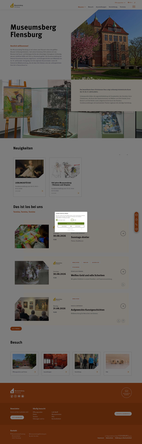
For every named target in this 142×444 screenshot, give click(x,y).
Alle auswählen (71, 223)
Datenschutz (72, 230)
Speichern (77, 226)
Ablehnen (64, 226)
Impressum (69, 230)
